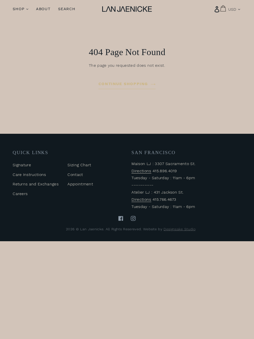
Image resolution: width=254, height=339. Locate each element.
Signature (22, 165)
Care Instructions (29, 174)
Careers (20, 193)
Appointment (80, 184)
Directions (141, 171)
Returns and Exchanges (36, 184)
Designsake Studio (179, 229)
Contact (75, 174)
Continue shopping (123, 83)
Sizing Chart (79, 165)
